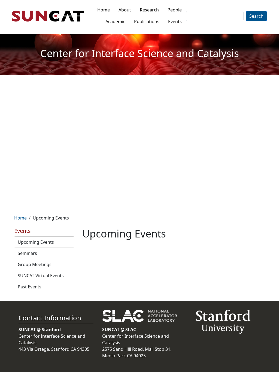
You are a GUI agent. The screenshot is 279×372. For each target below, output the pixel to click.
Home (103, 10)
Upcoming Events (36, 242)
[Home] (50, 16)
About (125, 10)
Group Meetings (34, 264)
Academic (115, 22)
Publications (146, 22)
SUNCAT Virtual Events (41, 276)
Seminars (27, 253)
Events (175, 22)
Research (149, 10)
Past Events (29, 287)
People (175, 10)
